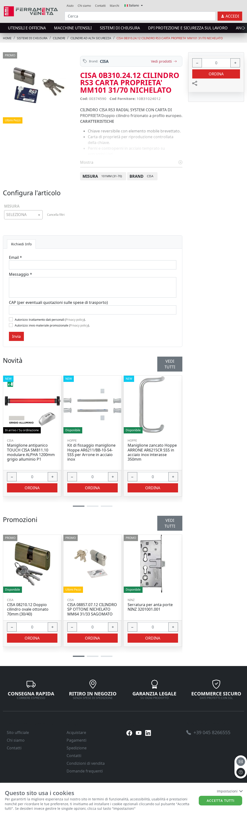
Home (7, 38)
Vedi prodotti (161, 61)
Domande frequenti (85, 771)
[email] (240, 761)
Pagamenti (76, 740)
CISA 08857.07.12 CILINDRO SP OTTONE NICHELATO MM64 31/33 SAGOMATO (92, 609)
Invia (16, 336)
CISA (104, 61)
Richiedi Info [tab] (21, 244)
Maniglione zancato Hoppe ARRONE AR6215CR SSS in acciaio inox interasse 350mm (152, 452)
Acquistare (76, 732)
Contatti (100, 6)
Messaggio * (20, 274)
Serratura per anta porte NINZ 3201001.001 (150, 607)
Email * (15, 257)
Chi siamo (84, 6)
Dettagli (30, 564)
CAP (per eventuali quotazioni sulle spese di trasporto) (58, 302)
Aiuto (70, 6)
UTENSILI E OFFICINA (27, 28)
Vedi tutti (170, 523)
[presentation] (4, 28)
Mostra (87, 162)
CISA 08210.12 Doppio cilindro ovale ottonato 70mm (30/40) (27, 609)
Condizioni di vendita (86, 763)
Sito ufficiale (18, 732)
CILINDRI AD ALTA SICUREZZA (90, 38)
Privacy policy (75, 320)
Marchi (114, 6)
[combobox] (23, 214)
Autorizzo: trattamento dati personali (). (50, 320)
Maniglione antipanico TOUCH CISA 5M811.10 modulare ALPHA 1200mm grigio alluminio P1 (31, 452)
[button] (78, 656)
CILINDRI (59, 38)
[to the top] (240, 772)
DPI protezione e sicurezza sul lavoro (188, 28)
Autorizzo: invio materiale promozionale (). (52, 325)
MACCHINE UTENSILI (73, 28)
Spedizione (77, 748)
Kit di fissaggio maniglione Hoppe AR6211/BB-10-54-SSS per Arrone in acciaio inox (91, 452)
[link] (31, 10)
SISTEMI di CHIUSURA (120, 28)
